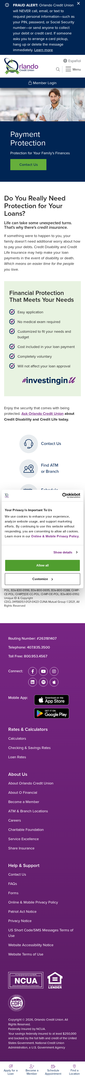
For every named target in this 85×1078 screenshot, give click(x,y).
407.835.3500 (38, 647)
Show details (62, 552)
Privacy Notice (20, 920)
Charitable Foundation (26, 829)
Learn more (43, 49)
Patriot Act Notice (22, 911)
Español (74, 60)
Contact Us (28, 164)
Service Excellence (23, 838)
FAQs (12, 883)
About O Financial (22, 792)
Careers (14, 820)
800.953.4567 (35, 656)
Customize (40, 579)
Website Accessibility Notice (30, 944)
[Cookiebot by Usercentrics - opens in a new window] (62, 495)
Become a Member (23, 801)
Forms (13, 892)
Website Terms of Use (25, 954)
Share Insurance (21, 848)
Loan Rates (17, 757)
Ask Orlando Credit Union (42, 413)
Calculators (17, 738)
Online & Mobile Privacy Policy (33, 902)
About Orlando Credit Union (30, 783)
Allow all (42, 565)
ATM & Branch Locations (28, 811)
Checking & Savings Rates (29, 747)
